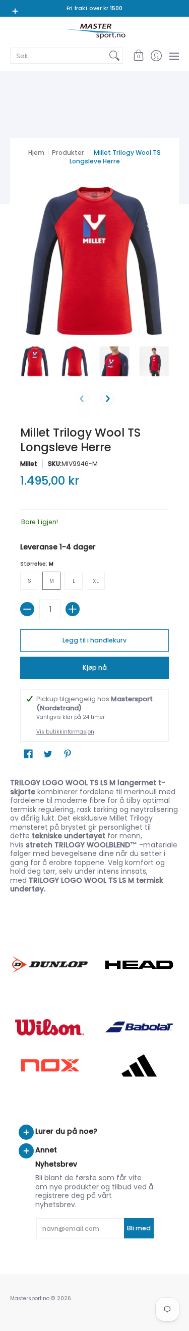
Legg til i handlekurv (94, 640)
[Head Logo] (139, 964)
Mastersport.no (29, 1298)
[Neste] (107, 398)
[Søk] (114, 55)
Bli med (139, 1228)
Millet (28, 463)
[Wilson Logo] (50, 1027)
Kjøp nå (95, 667)
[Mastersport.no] (94, 31)
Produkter (68, 152)
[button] (138, 56)
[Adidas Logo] (139, 1065)
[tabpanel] (94, 834)
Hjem (36, 152)
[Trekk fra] (27, 609)
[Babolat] (139, 1027)
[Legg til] (73, 609)
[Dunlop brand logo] (50, 964)
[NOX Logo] (50, 1065)
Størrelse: (36, 564)
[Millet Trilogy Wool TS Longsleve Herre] (35, 361)
